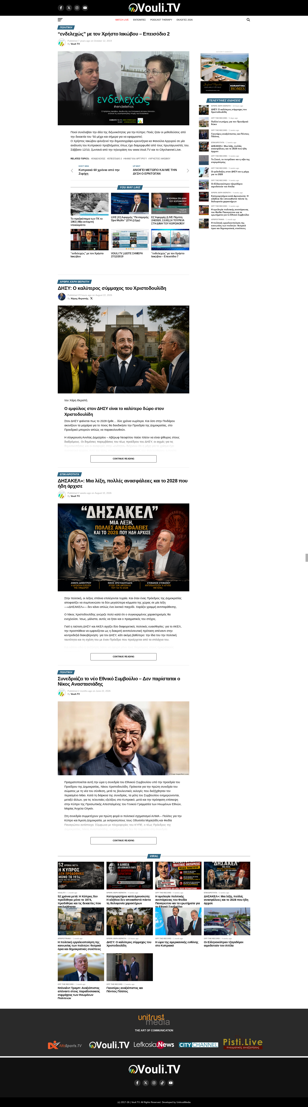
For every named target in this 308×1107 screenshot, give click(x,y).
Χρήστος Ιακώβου (160, 159)
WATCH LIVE (122, 19)
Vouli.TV (75, 694)
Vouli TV (75, 44)
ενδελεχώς (98, 159)
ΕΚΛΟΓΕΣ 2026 (185, 19)
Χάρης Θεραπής (79, 298)
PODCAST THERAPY (161, 19)
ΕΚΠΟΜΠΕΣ (139, 19)
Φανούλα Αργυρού (136, 159)
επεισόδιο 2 (115, 159)
